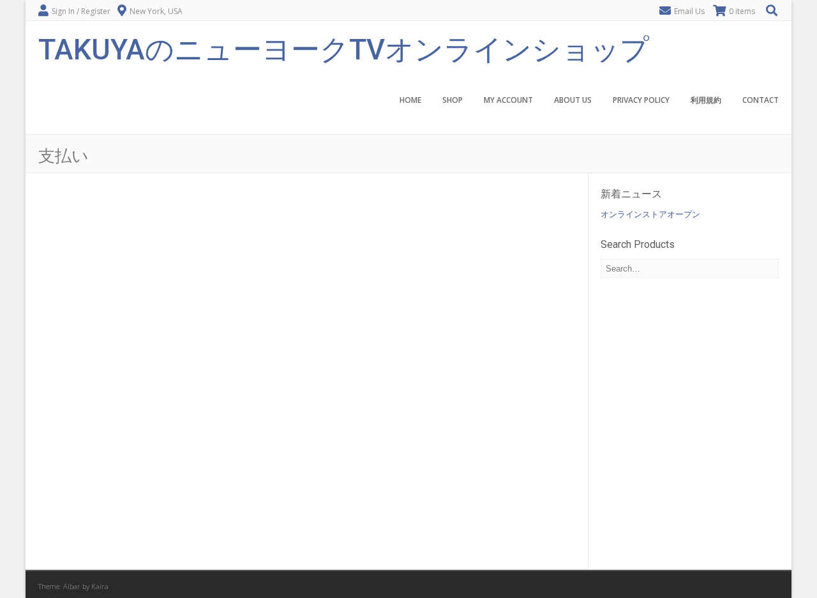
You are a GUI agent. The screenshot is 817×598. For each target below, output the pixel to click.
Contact (760, 100)
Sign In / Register (81, 11)
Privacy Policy (641, 100)
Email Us (689, 11)
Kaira (100, 586)
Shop (452, 100)
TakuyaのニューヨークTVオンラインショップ (343, 48)
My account (508, 100)
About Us (573, 100)
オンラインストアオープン (650, 214)
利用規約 (706, 100)
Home (410, 100)
